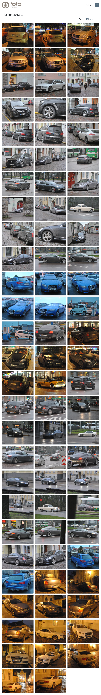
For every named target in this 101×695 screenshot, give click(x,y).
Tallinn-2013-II (13, 15)
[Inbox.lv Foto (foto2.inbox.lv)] (12, 5)
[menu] (97, 5)
